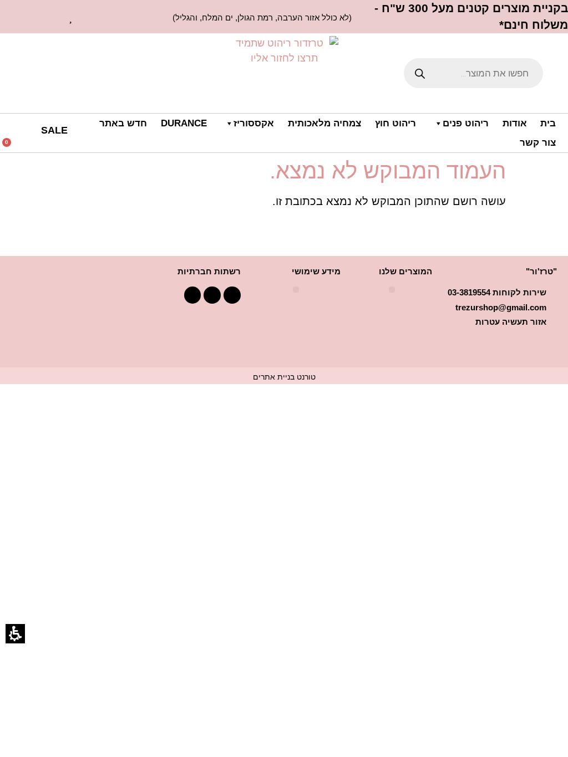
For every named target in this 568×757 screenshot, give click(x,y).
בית (548, 123)
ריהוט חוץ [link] (395, 123)
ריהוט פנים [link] (466, 123)
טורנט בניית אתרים (284, 376)
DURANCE (184, 123)
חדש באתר (123, 123)
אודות (515, 123)
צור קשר (538, 142)
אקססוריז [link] (254, 123)
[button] (19, 145)
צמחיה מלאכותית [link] (324, 123)
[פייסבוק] (232, 295)
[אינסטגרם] (192, 295)
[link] (71, 16)
